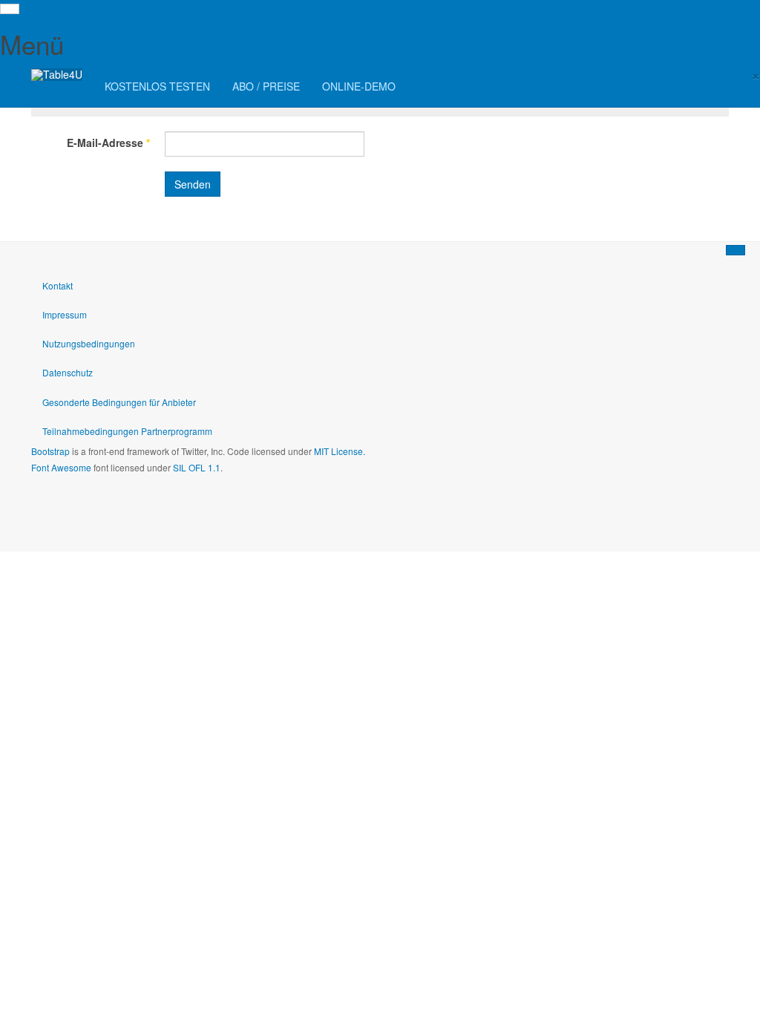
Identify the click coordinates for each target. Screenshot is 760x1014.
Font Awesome (61, 467)
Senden (192, 184)
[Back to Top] (735, 250)
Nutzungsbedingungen (88, 343)
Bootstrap (50, 451)
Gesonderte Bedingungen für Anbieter (119, 402)
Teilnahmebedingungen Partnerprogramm (127, 431)
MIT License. (339, 451)
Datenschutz (67, 372)
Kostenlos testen (157, 86)
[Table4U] (56, 74)
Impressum (64, 314)
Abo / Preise (266, 86)
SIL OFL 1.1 (196, 467)
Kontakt (57, 285)
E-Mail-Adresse (108, 142)
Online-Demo (359, 86)
